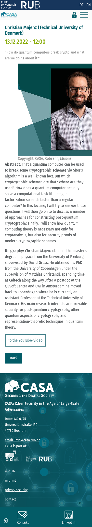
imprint (10, 480)
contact (10, 499)
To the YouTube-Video (25, 340)
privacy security (16, 490)
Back (13, 358)
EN (88, 4)
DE (81, 4)
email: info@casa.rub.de (22, 440)
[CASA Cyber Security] (9, 14)
